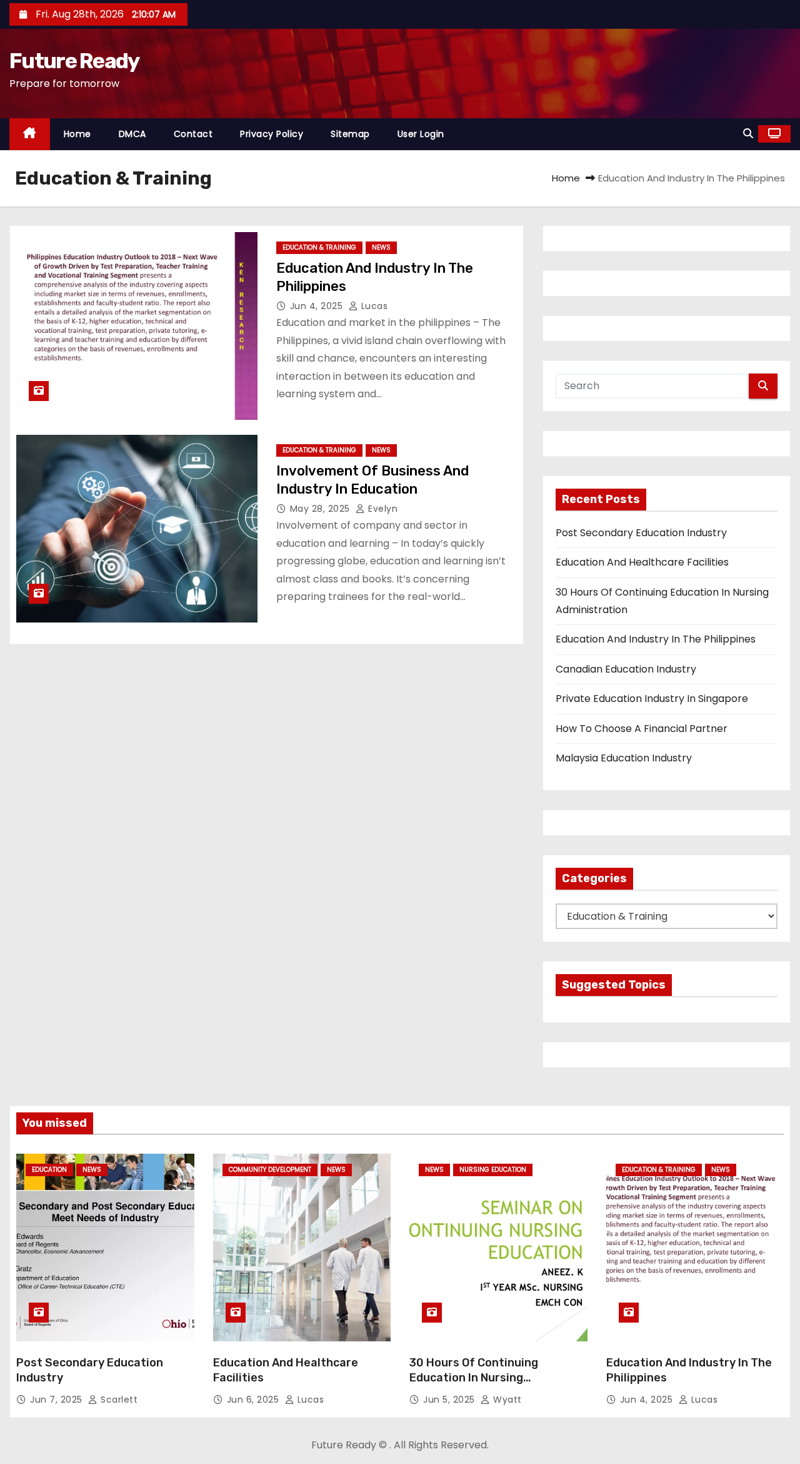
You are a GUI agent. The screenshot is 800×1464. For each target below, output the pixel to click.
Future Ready (74, 61)
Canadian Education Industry (626, 669)
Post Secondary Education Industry (641, 533)
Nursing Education (492, 1169)
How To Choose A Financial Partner (642, 728)
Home (77, 134)
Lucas (373, 306)
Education (49, 1169)
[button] (748, 133)
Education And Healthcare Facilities (642, 562)
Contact (193, 134)
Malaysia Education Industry (624, 758)
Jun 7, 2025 (57, 1399)
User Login (421, 134)
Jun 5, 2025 (450, 1399)
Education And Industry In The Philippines (656, 639)
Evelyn (382, 508)
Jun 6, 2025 (254, 1399)
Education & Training (319, 247)
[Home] (29, 134)
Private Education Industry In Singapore (652, 698)
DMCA (132, 134)
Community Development (270, 1169)
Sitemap (350, 134)
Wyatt (506, 1399)
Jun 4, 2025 (318, 306)
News (381, 247)
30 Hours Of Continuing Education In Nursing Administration (473, 1378)
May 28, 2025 (321, 508)
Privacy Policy (271, 134)
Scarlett (118, 1399)
